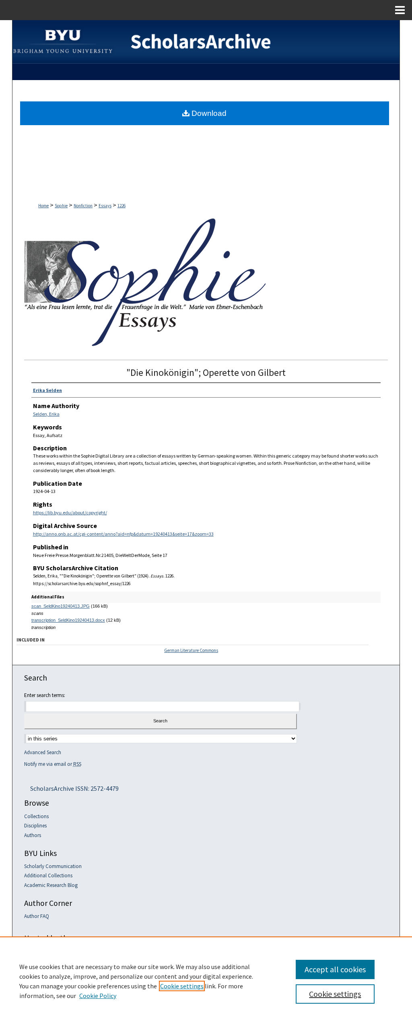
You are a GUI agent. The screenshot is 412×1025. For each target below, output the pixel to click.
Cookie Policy (97, 996)
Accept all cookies (335, 969)
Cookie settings (182, 986)
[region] (206, 980)
